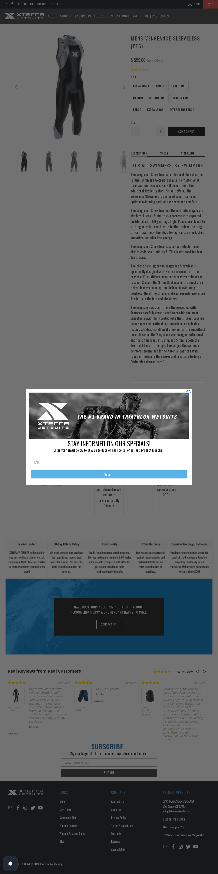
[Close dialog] (188, 392)
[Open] (10, 863)
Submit (109, 474)
